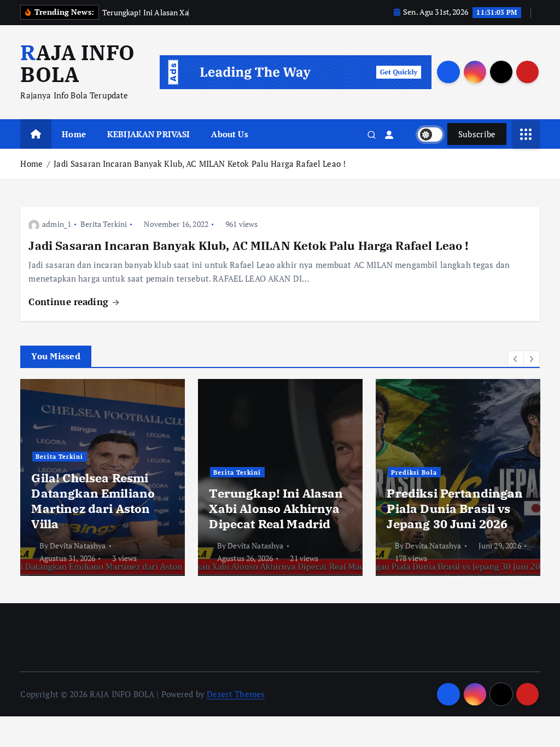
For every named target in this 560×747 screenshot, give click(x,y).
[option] (102, 477)
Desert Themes (236, 693)
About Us (229, 134)
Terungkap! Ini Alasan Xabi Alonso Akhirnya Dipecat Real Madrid (276, 508)
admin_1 (56, 224)
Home (74, 134)
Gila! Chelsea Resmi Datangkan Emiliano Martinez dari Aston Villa (93, 501)
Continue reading (69, 301)
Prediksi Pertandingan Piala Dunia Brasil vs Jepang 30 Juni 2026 (455, 508)
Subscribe (477, 134)
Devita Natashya (78, 545)
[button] (516, 359)
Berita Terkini (103, 224)
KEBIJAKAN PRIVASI (148, 134)
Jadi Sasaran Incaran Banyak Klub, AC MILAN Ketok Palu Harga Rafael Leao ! (200, 163)
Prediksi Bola (414, 472)
